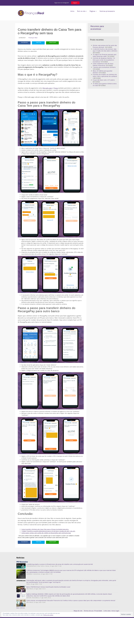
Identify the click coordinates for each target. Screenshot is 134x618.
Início (72, 11)
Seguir (75, 3)
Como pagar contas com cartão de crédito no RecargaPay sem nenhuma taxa (46, 533)
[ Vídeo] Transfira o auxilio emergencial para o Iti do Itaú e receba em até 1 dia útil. (48, 531)
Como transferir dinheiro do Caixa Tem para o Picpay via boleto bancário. (45, 529)
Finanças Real (33, 38)
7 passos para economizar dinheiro (104, 67)
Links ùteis (107, 611)
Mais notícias (20, 608)
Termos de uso (89, 611)
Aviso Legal (115, 611)
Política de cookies (48, 615)
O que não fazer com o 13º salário (104, 80)
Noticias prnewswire (107, 11)
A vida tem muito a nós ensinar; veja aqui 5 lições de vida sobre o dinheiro (105, 50)
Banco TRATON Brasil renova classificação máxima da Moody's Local (48, 587)
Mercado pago (47, 88)
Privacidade (99, 611)
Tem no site (81, 11)
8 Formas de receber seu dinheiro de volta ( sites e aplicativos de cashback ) (105, 76)
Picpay (56, 88)
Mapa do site (78, 611)
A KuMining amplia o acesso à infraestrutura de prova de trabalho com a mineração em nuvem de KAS (59, 564)
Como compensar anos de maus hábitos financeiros (103, 64)
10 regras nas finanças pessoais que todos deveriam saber (104, 55)
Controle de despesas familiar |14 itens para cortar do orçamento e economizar (104, 60)
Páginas (93, 11)
